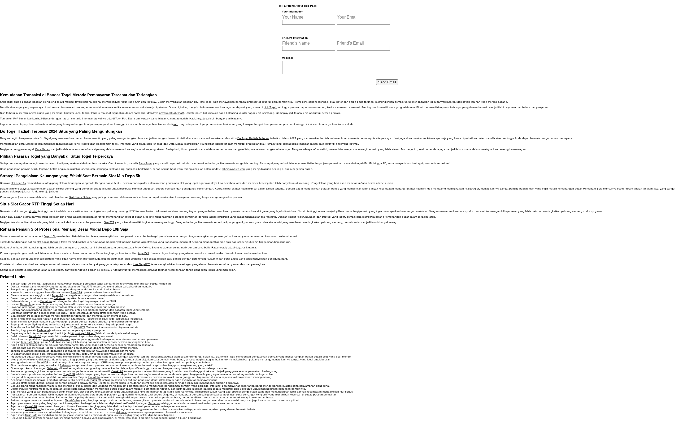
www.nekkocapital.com (56, 339)
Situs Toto (31, 415)
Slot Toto (148, 216)
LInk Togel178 (141, 264)
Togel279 (87, 286)
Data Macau (176, 143)
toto (175, 124)
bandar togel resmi (115, 283)
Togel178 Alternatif (112, 269)
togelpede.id (18, 356)
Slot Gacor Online (80, 197)
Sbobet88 (246, 388)
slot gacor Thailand (48, 241)
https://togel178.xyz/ (83, 333)
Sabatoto (59, 298)
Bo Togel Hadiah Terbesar (253, 138)
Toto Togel (205, 101)
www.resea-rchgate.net (110, 350)
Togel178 (57, 295)
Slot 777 (109, 222)
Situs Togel (145, 163)
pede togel (24, 324)
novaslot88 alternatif (171, 112)
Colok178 (117, 371)
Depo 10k (50, 236)
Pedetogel (33, 315)
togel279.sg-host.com (95, 353)
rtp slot (33, 211)
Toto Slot (120, 118)
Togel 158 (35, 336)
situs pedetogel (20, 359)
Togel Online (142, 247)
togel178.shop (30, 342)
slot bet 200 (87, 391)
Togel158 (42, 306)
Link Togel (270, 107)
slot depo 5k (18, 183)
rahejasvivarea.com (233, 168)
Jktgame (136, 258)
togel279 (143, 253)
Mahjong (13, 188)
